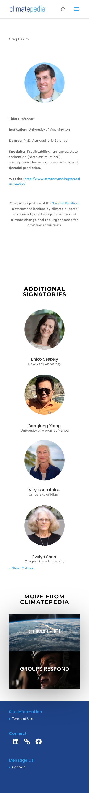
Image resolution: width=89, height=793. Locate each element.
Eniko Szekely (44, 359)
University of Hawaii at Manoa (44, 430)
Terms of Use (22, 719)
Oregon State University (44, 561)
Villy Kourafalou (44, 490)
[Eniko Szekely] (44, 329)
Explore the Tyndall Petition (44, 244)
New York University (44, 364)
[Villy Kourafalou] (44, 460)
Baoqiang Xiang (44, 426)
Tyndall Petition (65, 203)
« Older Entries (21, 568)
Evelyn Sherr (44, 556)
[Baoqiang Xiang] (44, 394)
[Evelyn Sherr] (44, 526)
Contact (18, 767)
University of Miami (44, 494)
